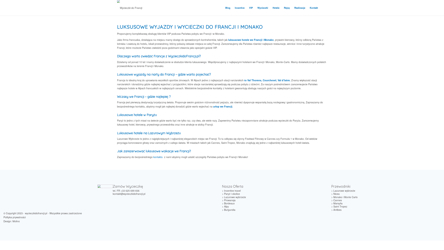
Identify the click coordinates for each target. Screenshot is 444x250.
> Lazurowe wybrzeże (234, 197)
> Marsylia (337, 203)
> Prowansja (229, 200)
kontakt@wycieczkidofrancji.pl (129, 193)
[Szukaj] (323, 8)
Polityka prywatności (14, 217)
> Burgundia (228, 209)
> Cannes (336, 200)
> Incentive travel (231, 190)
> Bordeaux (228, 203)
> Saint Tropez (339, 206)
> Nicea (335, 193)
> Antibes (336, 209)
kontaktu (158, 157)
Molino (16, 221)
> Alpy (225, 206)
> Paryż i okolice (231, 193)
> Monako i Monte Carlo (344, 197)
